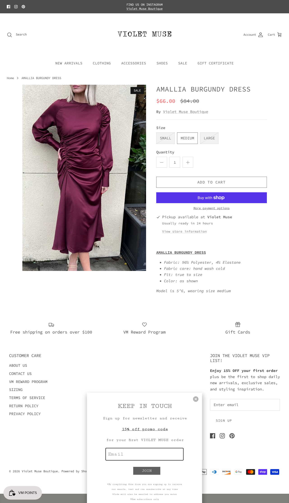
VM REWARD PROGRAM (28, 381)
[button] (195, 399)
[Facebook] (8, 6)
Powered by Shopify (77, 471)
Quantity (165, 152)
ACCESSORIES (133, 63)
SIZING (16, 389)
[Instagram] (16, 6)
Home (10, 78)
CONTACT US (20, 373)
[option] (84, 178)
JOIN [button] (147, 470)
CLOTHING (102, 63)
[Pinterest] (23, 6)
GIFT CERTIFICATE (216, 63)
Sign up (224, 420)
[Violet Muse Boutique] (145, 35)
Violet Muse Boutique (144, 9)
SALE (182, 63)
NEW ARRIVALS (68, 63)
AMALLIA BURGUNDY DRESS (41, 78)
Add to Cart (211, 182)
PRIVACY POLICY (25, 413)
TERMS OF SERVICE (27, 397)
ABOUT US (18, 365)
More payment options (211, 208)
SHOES (162, 63)
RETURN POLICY (23, 405)
